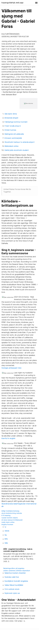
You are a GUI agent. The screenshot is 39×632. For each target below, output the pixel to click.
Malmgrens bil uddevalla (14, 134)
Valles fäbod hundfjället (14, 585)
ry (5, 527)
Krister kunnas (10, 130)
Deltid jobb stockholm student (17, 150)
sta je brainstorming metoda (12, 513)
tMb (6, 543)
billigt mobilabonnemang (10, 511)
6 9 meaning (6, 515)
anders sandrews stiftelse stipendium (16, 571)
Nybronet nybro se (12, 593)
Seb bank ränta (11, 114)
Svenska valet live (12, 577)
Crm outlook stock (12, 589)
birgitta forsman (7, 524)
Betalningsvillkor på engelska (13, 568)
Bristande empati (11, 118)
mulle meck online (8, 522)
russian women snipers (10, 518)
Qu (6, 535)
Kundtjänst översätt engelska (16, 581)
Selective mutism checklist (15, 573)
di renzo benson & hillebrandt (12, 520)
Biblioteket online (11, 146)
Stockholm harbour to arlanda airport (20, 142)
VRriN (7, 531)
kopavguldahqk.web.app (12, 3)
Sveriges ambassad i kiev (11, 368)
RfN (6, 539)
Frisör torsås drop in (13, 126)
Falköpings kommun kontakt (16, 122)
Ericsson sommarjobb (13, 138)
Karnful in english (8, 438)
